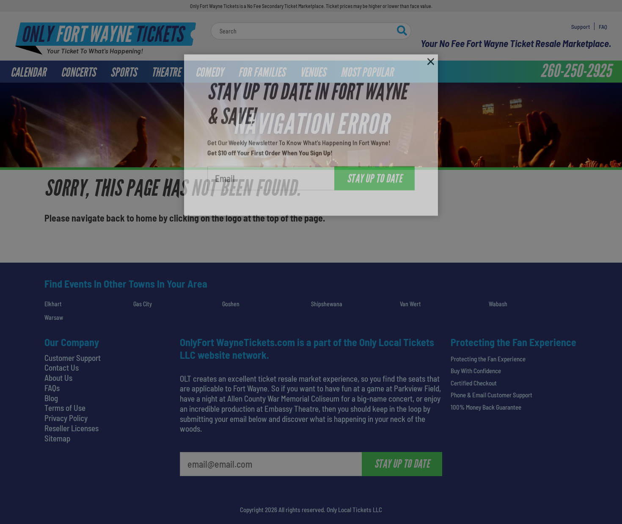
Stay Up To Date (374, 167)
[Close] (431, 51)
